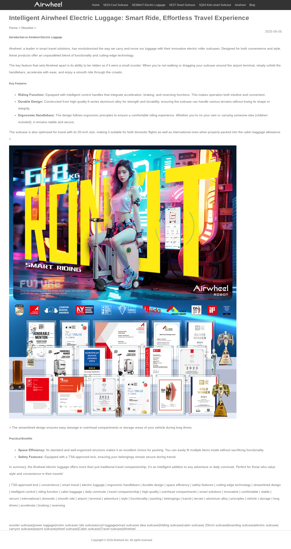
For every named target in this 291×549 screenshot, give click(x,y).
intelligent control (23, 491)
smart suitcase (127, 525)
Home (96, 5)
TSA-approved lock (82, 457)
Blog (252, 5)
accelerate (27, 505)
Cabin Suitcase (165, 540)
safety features (202, 485)
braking (43, 505)
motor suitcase (66, 525)
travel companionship (124, 491)
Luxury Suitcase (188, 540)
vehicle (252, 498)
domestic (48, 498)
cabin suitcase (193, 525)
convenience (32, 473)
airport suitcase (45, 529)
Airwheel (240, 5)
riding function (48, 491)
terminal (95, 498)
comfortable (249, 491)
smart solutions (210, 491)
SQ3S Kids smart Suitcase (215, 5)
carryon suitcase (21, 529)
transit (187, 498)
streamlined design (267, 485)
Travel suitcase (111, 529)
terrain (198, 498)
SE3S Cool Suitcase (115, 5)
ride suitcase (88, 525)
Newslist (27, 28)
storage (265, 498)
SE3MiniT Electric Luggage (149, 5)
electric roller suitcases (203, 48)
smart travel (70, 485)
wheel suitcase (67, 529)
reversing (58, 505)
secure (14, 498)
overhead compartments (179, 491)
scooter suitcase (21, 525)
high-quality (150, 491)
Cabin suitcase (89, 529)
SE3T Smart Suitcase (182, 5)
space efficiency (177, 485)
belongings (172, 498)
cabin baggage (71, 491)
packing (155, 498)
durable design (153, 485)
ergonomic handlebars (123, 485)
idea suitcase (149, 525)
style (124, 498)
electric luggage (93, 485)
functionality (139, 498)
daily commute (95, 491)
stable (265, 491)
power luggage (44, 525)
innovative (231, 491)
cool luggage (107, 525)
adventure (111, 498)
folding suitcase (171, 525)
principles (237, 498)
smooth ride (66, 498)
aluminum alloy (217, 498)
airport (82, 498)
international (30, 498)
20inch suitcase (216, 525)
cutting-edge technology (233, 485)
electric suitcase (266, 525)
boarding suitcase (241, 525)
